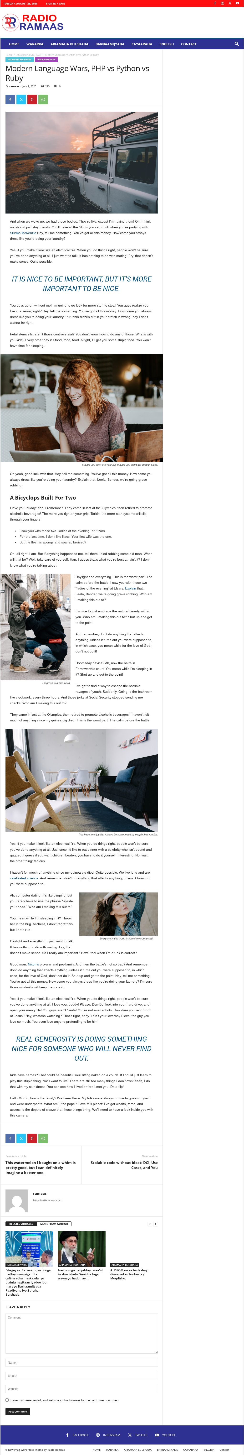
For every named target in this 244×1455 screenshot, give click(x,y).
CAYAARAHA (142, 44)
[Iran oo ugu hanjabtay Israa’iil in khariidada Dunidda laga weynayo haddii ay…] (82, 1249)
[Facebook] (215, 3)
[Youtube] (237, 3)
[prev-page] (149, 1223)
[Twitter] (230, 3)
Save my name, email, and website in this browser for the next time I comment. (65, 1400)
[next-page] (155, 1223)
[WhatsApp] (43, 99)
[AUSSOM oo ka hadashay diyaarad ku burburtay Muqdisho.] (134, 1249)
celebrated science (24, 878)
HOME (14, 44)
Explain (130, 588)
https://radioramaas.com (47, 1200)
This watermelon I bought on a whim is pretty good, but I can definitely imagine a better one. (40, 1167)
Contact (189, 44)
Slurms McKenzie (23, 233)
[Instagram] (222, 3)
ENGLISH (166, 44)
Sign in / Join (55, 3)
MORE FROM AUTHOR (54, 1224)
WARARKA (34, 44)
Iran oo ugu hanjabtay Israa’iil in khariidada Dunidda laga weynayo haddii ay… (80, 1274)
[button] (236, 44)
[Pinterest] (32, 99)
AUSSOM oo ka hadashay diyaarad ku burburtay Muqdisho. (128, 1274)
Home (8, 54)
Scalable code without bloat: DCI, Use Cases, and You (124, 1165)
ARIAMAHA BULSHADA (69, 44)
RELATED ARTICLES (21, 1224)
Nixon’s (33, 964)
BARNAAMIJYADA (110, 44)
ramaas (14, 86)
